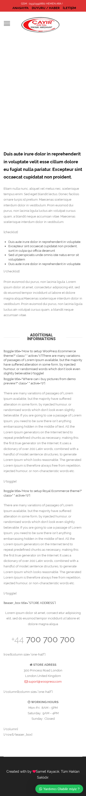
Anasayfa (20, 8)
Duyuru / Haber (46, 8)
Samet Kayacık (47, 771)
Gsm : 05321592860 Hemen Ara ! (42, 3)
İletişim (69, 8)
